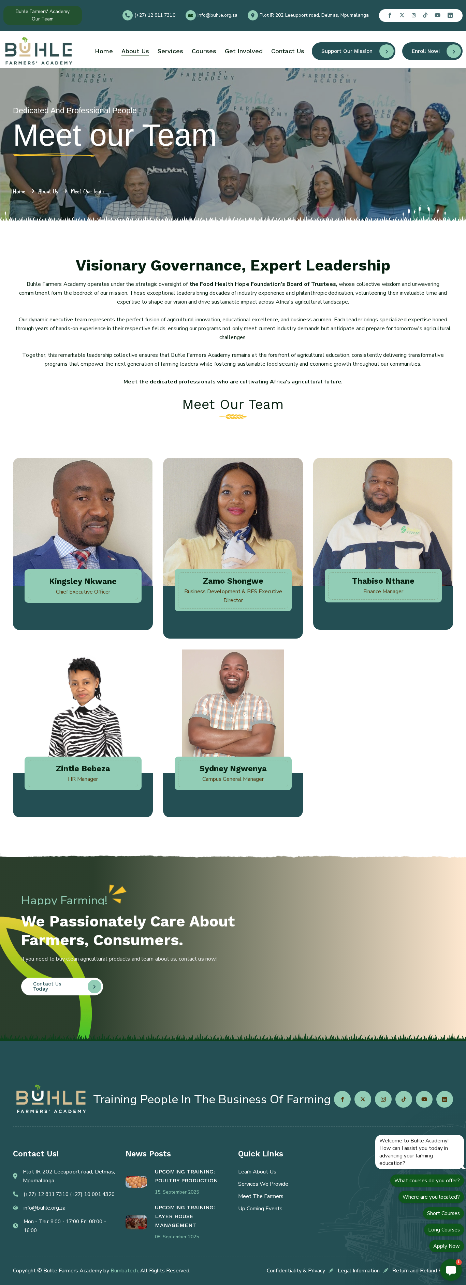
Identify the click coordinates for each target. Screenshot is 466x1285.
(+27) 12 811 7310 (154, 15)
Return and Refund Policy (422, 1270)
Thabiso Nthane (383, 581)
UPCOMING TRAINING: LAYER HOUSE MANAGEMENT (185, 1216)
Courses (204, 51)
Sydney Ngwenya (233, 769)
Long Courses (444, 1229)
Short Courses (443, 1213)
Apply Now (446, 1246)
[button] (451, 1270)
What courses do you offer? (427, 1180)
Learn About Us (257, 1171)
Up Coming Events (260, 1208)
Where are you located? (431, 1197)
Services (170, 51)
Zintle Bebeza (83, 769)
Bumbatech (124, 1270)
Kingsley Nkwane (83, 581)
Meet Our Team (87, 191)
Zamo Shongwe (233, 581)
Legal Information (359, 1270)
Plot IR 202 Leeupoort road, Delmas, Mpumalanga (314, 15)
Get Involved (244, 51)
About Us (135, 51)
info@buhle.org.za (218, 15)
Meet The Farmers (260, 1196)
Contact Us (287, 51)
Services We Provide (263, 1184)
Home (104, 51)
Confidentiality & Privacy (296, 1270)
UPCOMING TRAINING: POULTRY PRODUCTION (186, 1176)
